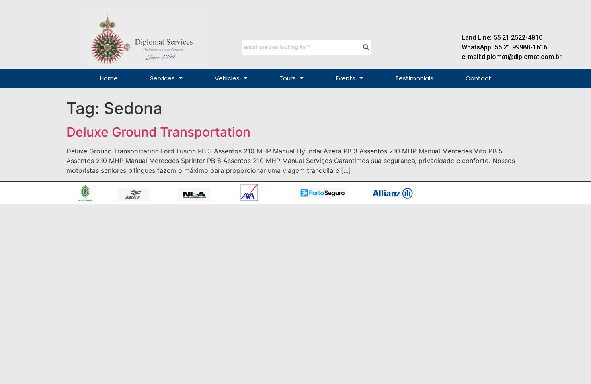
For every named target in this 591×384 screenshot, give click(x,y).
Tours (287, 78)
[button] (166, 78)
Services (162, 78)
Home (109, 78)
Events (345, 78)
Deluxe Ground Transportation (158, 132)
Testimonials (414, 78)
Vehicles (227, 78)
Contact (478, 78)
